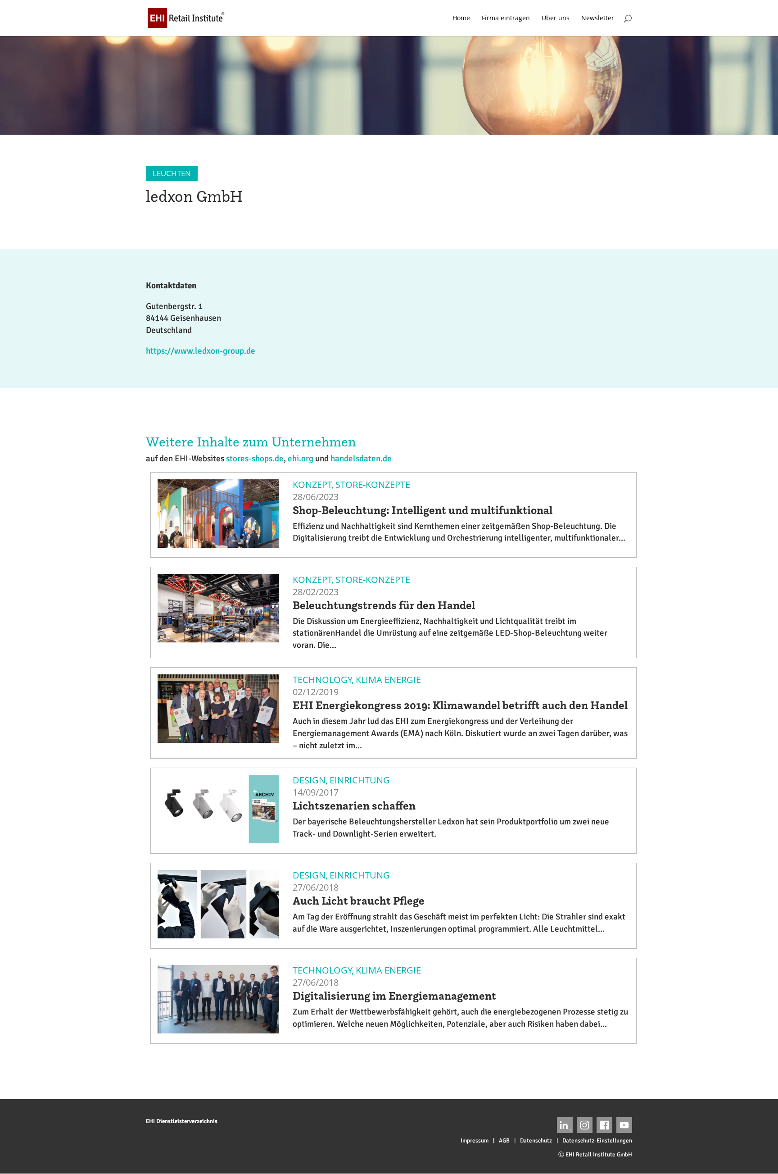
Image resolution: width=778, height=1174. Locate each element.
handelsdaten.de (361, 458)
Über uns (556, 18)
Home (461, 18)
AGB (504, 1140)
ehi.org (300, 458)
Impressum (475, 1140)
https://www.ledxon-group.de (200, 351)
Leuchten (172, 173)
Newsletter (597, 18)
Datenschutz (536, 1140)
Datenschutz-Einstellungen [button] (597, 1140)
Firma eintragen (506, 18)
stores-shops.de (255, 458)
